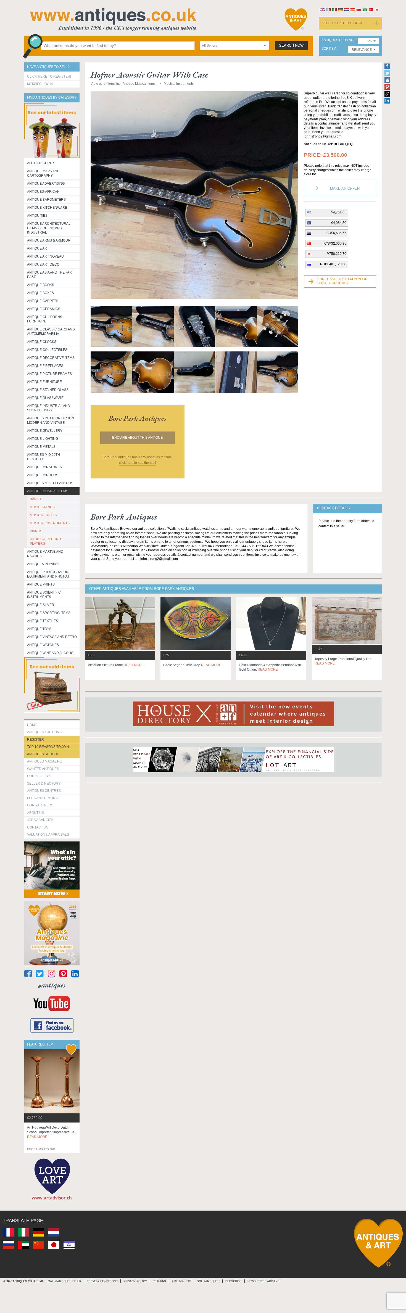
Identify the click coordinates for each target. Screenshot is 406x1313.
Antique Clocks (41, 342)
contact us (37, 827)
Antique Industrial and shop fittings (48, 408)
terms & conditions (102, 1281)
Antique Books (40, 285)
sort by (328, 49)
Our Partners (40, 805)
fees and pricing (42, 798)
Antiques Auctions (44, 732)
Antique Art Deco (43, 264)
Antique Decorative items (51, 358)
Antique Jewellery (44, 431)
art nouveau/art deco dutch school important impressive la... (52, 1132)
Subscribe (233, 1281)
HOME (32, 725)
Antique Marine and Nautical (45, 554)
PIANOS (36, 531)
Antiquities (37, 216)
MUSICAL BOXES (43, 515)
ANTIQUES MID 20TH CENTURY (43, 457)
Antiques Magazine (44, 761)
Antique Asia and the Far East (49, 275)
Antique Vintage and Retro (52, 637)
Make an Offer (345, 188)
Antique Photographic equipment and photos (48, 574)
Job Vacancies (40, 820)
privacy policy (135, 1281)
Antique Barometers (46, 200)
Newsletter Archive (263, 1281)
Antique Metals (41, 447)
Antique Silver (40, 605)
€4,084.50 (338, 223)
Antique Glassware (45, 398)
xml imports (181, 1281)
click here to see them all (137, 463)
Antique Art (38, 248)
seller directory (43, 783)
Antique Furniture (44, 382)
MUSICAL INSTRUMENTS (50, 523)
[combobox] (234, 45)
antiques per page (338, 40)
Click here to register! (49, 76)
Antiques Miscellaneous (50, 483)
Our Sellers (39, 776)
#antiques (51, 985)
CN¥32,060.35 (335, 243)
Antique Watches (43, 645)
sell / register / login (341, 23)
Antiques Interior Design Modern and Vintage (50, 420)
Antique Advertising (46, 184)
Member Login (40, 84)
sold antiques (208, 1281)
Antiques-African (43, 192)
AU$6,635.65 (336, 233)
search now (291, 45)
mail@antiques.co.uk (64, 1281)
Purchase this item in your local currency (342, 281)
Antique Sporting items (48, 613)
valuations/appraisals (48, 834)
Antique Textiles (42, 621)
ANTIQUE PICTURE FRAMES (49, 374)
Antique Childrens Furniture (44, 319)
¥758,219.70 (336, 254)
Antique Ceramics (43, 309)
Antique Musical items (47, 491)
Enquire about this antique (137, 438)
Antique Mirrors (42, 475)
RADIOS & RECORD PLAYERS (45, 541)
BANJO (35, 499)
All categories (41, 163)
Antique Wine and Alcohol (51, 653)
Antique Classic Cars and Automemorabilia (51, 331)
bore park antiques (137, 418)
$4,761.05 (338, 212)
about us (35, 813)
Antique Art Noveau (45, 256)
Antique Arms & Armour (48, 240)
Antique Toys (39, 629)
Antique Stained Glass (47, 390)
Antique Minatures (44, 467)
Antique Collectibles (47, 350)
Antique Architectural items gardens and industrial (48, 228)
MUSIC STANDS (42, 507)
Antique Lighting (42, 439)
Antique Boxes (40, 293)
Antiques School (43, 754)
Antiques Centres (44, 791)
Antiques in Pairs (43, 564)
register (35, 740)
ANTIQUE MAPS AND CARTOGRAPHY (43, 173)
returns (159, 1281)
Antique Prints (41, 584)
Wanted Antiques (43, 769)
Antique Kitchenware (47, 208)
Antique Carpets (42, 301)
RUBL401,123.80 (333, 264)
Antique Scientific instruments (44, 595)
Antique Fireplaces (45, 366)
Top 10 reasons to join (48, 747)
